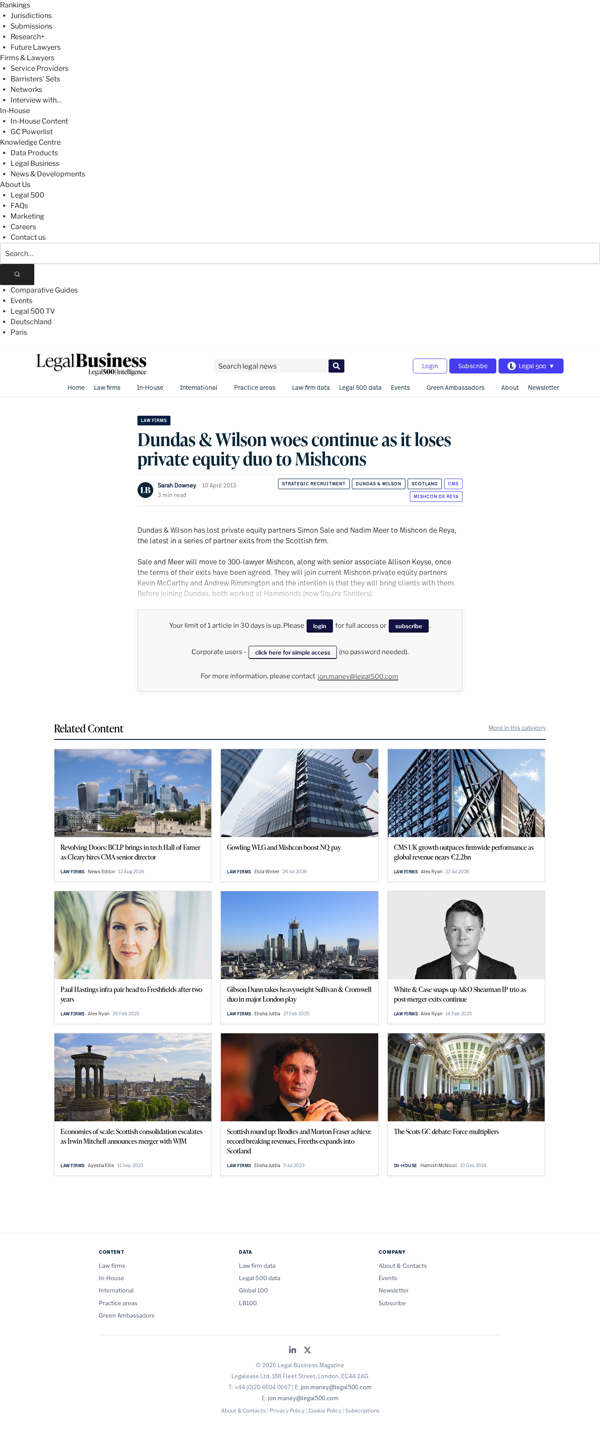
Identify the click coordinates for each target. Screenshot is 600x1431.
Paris (19, 332)
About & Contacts (403, 1265)
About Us (15, 184)
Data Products (34, 153)
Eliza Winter (266, 871)
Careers (23, 227)
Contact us (28, 237)
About (510, 387)
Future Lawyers (36, 47)
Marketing (27, 216)
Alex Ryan (431, 871)
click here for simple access (292, 652)
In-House (15, 110)
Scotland (425, 484)
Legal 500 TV (33, 311)
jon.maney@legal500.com (358, 677)
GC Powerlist (32, 132)
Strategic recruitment (314, 484)
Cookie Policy (324, 1410)
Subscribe (473, 366)
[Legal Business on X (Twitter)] (307, 1350)
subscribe (408, 625)
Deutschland (31, 322)
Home (76, 387)
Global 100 (253, 1290)
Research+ (28, 37)
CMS (453, 484)
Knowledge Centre (30, 142)
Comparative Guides (44, 290)
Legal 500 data (360, 387)
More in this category (517, 727)
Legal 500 (27, 195)
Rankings (15, 5)
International (198, 387)
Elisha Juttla (267, 1013)
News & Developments (48, 174)
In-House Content (39, 121)
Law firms (107, 387)
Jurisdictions (31, 15)
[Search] (17, 274)
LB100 (248, 1303)
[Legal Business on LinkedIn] (292, 1350)
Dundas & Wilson (378, 484)
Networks (26, 89)
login (319, 625)
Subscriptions (362, 1410)
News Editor (101, 871)
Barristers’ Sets (35, 79)
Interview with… (36, 100)
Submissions (31, 26)
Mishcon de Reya (436, 496)
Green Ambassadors (455, 387)
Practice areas (254, 387)
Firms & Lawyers (27, 58)
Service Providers (40, 68)
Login (430, 366)
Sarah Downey (177, 485)
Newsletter (543, 387)
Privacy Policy (287, 1410)
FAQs (19, 205)
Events (22, 300)
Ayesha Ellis (101, 1165)
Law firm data (311, 387)
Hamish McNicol (438, 1165)
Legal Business (35, 163)
